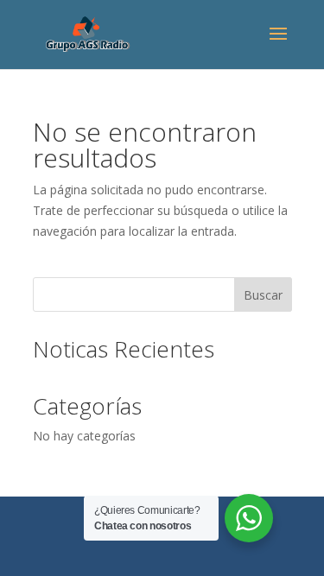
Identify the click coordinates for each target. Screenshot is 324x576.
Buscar (263, 295)
